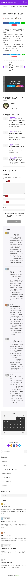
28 (14, 430)
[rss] (11, 445)
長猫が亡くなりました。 (16, 160)
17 (23, 424)
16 (20, 424)
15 (17, 424)
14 (14, 424)
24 (23, 427)
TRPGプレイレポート (10, 469)
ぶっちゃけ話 (12, 6)
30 (20, 430)
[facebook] (14, 445)
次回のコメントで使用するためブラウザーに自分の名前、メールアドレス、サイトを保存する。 (14, 215)
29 (17, 430)
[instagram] (17, 445)
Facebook (6, 23)
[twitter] (19, 445)
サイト (4, 207)
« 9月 (4, 432)
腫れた (17, 66)
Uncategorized (6, 473)
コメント (5, 181)
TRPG (4, 465)
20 (10, 427)
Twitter (12, 23)
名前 (4, 195)
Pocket (14, 25)
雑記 (12, 18)
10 (23, 421)
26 (7, 430)
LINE (23, 23)
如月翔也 (11, 442)
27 (10, 430)
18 (4, 427)
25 (4, 430)
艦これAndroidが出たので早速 (8, 521)
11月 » (23, 432)
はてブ (18, 23)
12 (7, 424)
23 (20, 427)
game (4, 461)
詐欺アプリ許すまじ (15, 306)
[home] (8, 445)
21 (14, 427)
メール (4, 202)
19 (7, 427)
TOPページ (4, 6)
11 (4, 424)
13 (10, 424)
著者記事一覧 (14, 108)
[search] (25, 451)
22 (17, 427)
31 (23, 430)
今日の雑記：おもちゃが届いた (8, 548)
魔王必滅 (8, 2)
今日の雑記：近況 (14, 235)
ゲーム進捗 (6, 477)
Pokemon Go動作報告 (15, 376)
